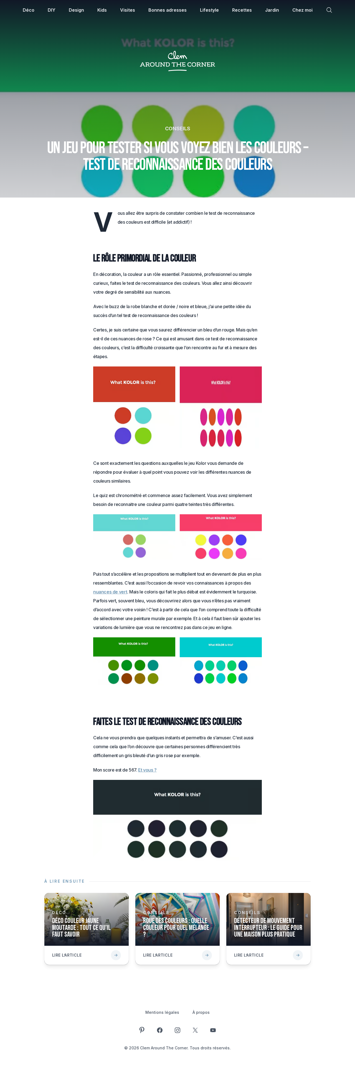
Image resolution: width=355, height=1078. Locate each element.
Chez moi (302, 10)
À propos (201, 1012)
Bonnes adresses (167, 10)
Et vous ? (147, 770)
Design (76, 10)
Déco (28, 10)
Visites (127, 10)
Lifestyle (209, 10)
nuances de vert (110, 592)
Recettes (242, 10)
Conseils (177, 128)
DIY (51, 10)
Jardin (272, 10)
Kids (102, 10)
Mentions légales (162, 1012)
